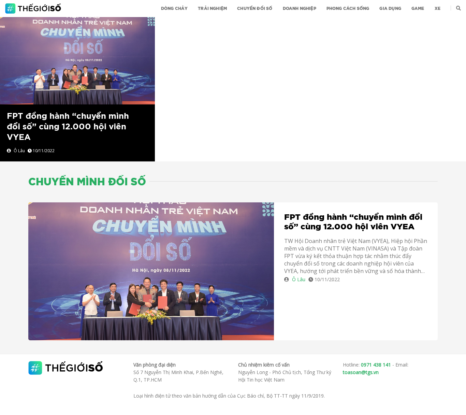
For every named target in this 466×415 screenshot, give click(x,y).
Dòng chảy (174, 8)
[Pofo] (34, 8)
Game (417, 8)
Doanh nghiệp (299, 8)
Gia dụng (390, 8)
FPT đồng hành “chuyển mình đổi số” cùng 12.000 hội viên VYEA (68, 127)
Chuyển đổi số (254, 8)
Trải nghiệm (212, 8)
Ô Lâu (19, 151)
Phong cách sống (347, 8)
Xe (437, 8)
